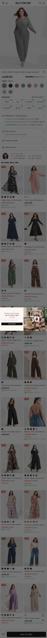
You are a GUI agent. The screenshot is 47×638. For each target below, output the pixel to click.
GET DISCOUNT (12, 323)
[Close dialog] (46, 308)
